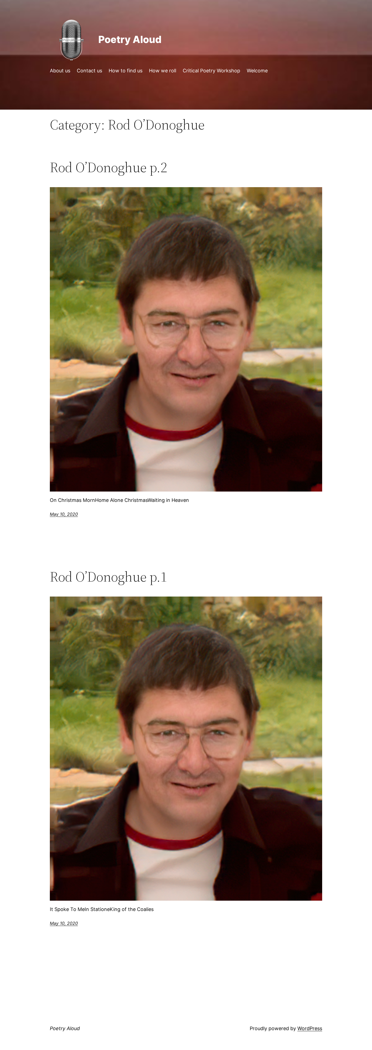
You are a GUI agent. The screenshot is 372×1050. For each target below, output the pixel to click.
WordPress (309, 1028)
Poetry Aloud (129, 39)
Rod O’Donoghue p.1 (108, 577)
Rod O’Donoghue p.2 (108, 167)
